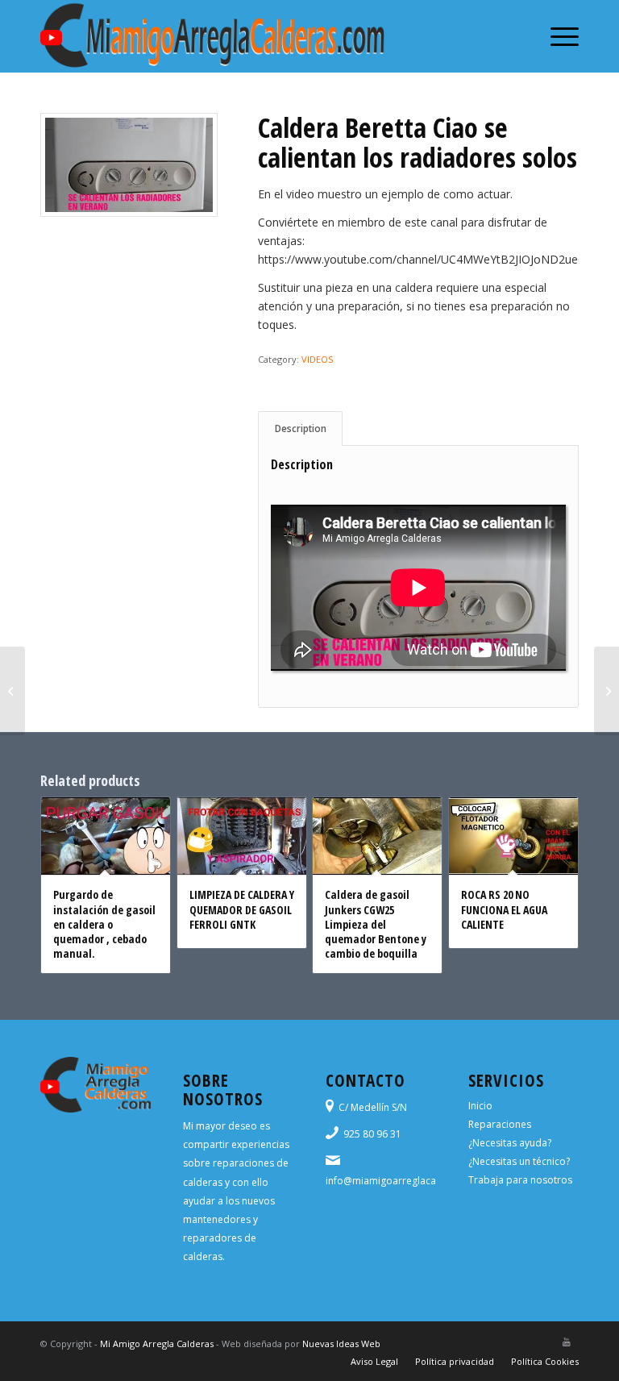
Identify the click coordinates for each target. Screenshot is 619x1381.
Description (300, 428)
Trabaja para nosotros (520, 1180)
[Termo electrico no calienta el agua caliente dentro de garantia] (12, 691)
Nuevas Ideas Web (341, 1343)
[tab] (300, 428)
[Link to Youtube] (567, 1342)
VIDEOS (317, 359)
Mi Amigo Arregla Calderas (157, 1343)
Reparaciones (499, 1124)
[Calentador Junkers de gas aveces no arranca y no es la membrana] (606, 691)
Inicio (480, 1106)
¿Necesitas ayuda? (509, 1143)
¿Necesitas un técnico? (519, 1161)
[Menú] (556, 36)
